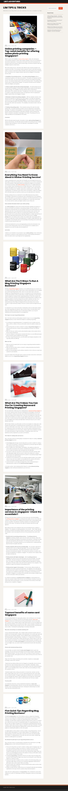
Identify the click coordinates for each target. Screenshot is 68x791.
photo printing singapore (24, 59)
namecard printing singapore (34, 410)
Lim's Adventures (12, 1)
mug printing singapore (14, 288)
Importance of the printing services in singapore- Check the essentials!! (23, 512)
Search (60, 8)
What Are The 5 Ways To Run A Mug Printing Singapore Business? (21, 283)
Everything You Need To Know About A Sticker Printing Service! (23, 176)
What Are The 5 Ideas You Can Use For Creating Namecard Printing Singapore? (21, 405)
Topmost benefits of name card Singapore (22, 613)
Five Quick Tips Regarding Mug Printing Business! (22, 712)
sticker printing (21, 184)
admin (9, 45)
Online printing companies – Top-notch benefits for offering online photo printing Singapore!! (22, 52)
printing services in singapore (13, 518)
